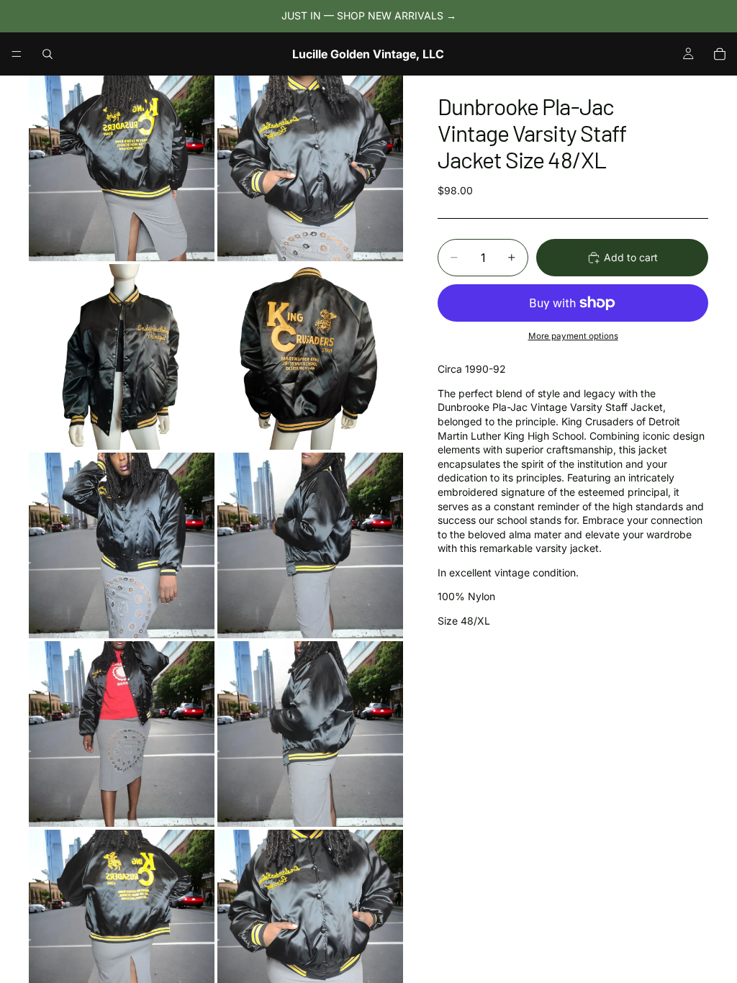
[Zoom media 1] (121, 168)
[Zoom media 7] (121, 734)
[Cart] (720, 54)
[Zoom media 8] (310, 734)
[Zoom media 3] (121, 357)
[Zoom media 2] (310, 168)
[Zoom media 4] (310, 357)
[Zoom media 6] (310, 545)
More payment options (573, 336)
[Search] (47, 54)
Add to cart (631, 257)
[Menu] (16, 54)
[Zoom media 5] (121, 545)
